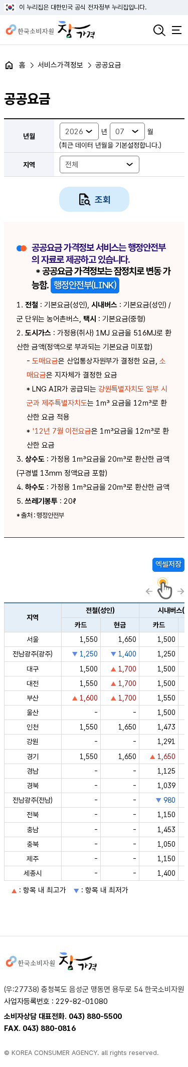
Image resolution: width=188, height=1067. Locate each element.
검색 (159, 30)
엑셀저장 (168, 564)
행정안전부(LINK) (85, 285)
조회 (103, 199)
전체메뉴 (176, 30)
